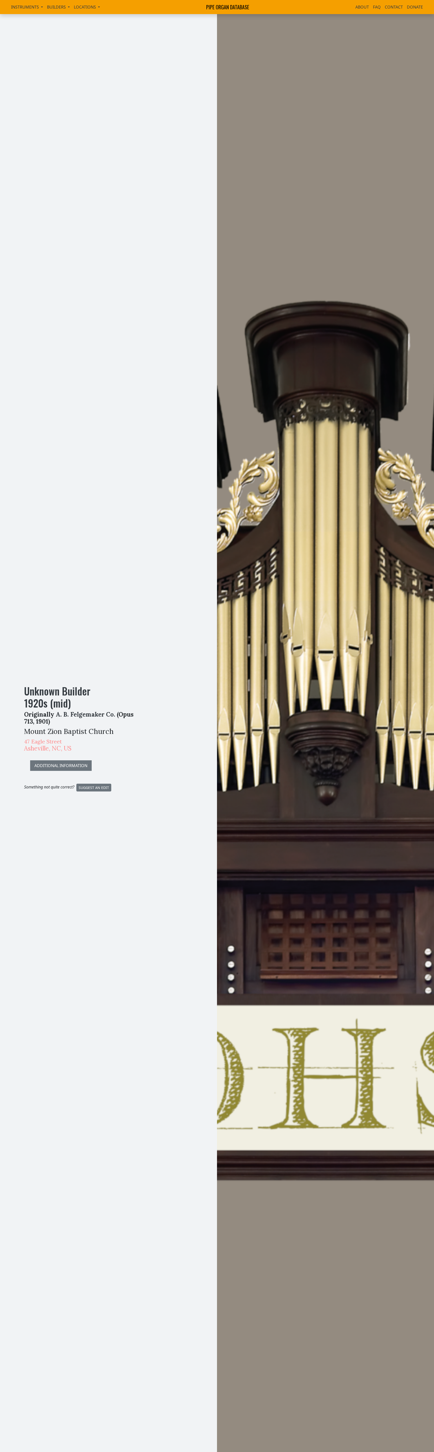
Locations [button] (85, 7)
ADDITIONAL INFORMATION (60, 765)
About (362, 7)
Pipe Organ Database (227, 7)
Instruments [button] (25, 7)
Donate (415, 7)
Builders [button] (57, 7)
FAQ (377, 7)
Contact (394, 7)
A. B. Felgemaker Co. (85, 714)
